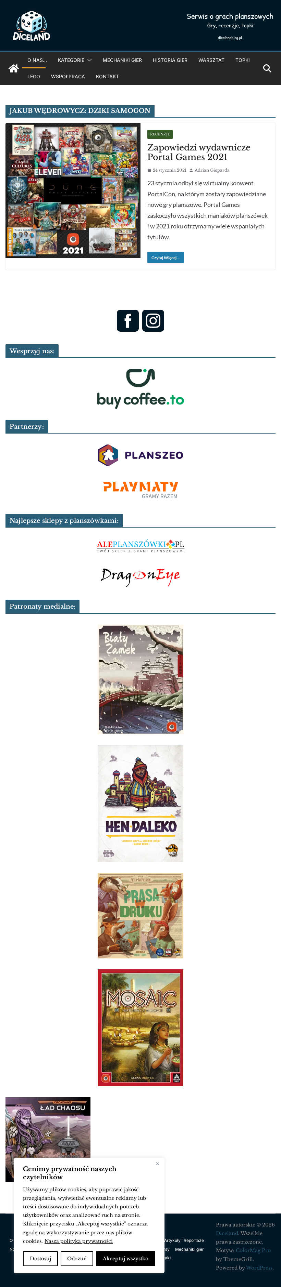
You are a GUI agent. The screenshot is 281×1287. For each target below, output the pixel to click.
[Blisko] (157, 1163)
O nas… (37, 60)
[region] (89, 1215)
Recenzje (160, 134)
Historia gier (170, 60)
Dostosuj (40, 1259)
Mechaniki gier (122, 60)
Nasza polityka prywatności (79, 1241)
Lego (33, 76)
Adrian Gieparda (212, 170)
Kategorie (71, 60)
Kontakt (107, 76)
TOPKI (242, 60)
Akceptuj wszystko (125, 1259)
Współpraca (68, 76)
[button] (88, 60)
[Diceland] (13, 68)
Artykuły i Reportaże (184, 1240)
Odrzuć (76, 1259)
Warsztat (211, 60)
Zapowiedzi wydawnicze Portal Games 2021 (199, 152)
